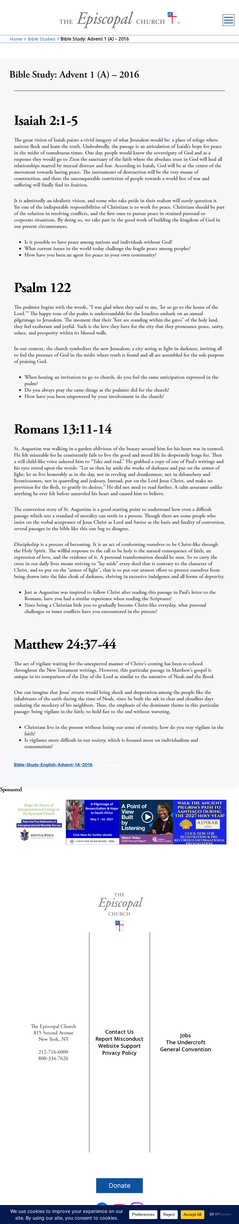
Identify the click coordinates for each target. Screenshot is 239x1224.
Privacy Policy (119, 1052)
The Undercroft (185, 1042)
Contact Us (119, 1031)
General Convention (185, 1049)
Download (110, 764)
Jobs (185, 1035)
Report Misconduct (119, 1038)
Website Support (119, 1045)
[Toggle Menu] (228, 20)
